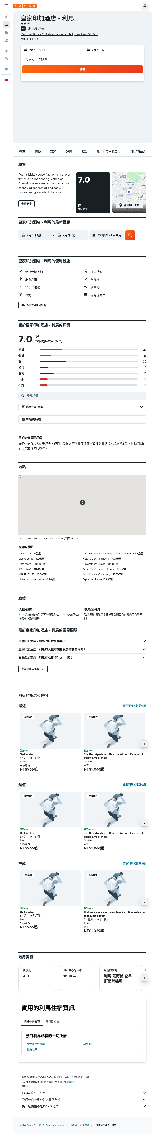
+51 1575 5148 (29, 38)
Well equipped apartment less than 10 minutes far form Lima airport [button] (114, 913)
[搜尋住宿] (6, 25)
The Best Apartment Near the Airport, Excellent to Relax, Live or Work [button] (114, 756)
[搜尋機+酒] (6, 40)
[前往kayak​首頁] (25, 6)
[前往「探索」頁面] (6, 51)
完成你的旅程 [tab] (32, 1021)
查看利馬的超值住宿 (134, 784)
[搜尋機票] (6, 17)
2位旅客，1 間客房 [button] (36, 59)
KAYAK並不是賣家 (33, 1093)
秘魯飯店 (74, 1125)
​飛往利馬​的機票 (36, 1044)
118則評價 (38, 28)
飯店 (39, 1125)
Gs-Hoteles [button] (27, 754)
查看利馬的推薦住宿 (134, 863)
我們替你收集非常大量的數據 (41, 1099)
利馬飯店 (32, 1049)
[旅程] (6, 69)
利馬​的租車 (89, 1044)
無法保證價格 (66, 1082)
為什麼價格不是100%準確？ (40, 1106)
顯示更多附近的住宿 (134, 705)
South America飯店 (55, 1125)
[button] (6, 6)
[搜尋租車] (6, 32)
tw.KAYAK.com (25, 1125)
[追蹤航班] (6, 58)
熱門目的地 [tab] (52, 1021)
